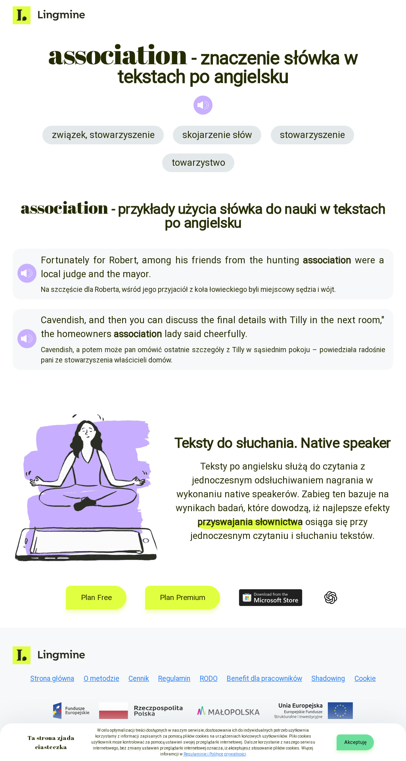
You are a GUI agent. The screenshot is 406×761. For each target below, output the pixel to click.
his (181, 260)
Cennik (138, 678)
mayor (136, 274)
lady (173, 333)
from (235, 260)
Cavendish (62, 320)
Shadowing (328, 678)
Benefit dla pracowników (264, 678)
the (256, 260)
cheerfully (224, 333)
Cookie (365, 678)
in (314, 320)
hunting (282, 260)
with (278, 320)
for (99, 260)
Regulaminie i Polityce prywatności (215, 754)
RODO (209, 678)
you (137, 320)
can (155, 320)
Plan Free (96, 597)
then (117, 320)
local (51, 274)
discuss (182, 320)
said (192, 333)
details (252, 320)
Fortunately (65, 260)
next (346, 320)
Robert (123, 260)
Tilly (298, 320)
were (365, 260)
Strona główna (52, 678)
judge (74, 274)
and (96, 274)
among (156, 260)
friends (206, 260)
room (369, 320)
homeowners (84, 333)
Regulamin (174, 678)
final (226, 320)
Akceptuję (355, 742)
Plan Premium (182, 597)
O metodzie (101, 678)
